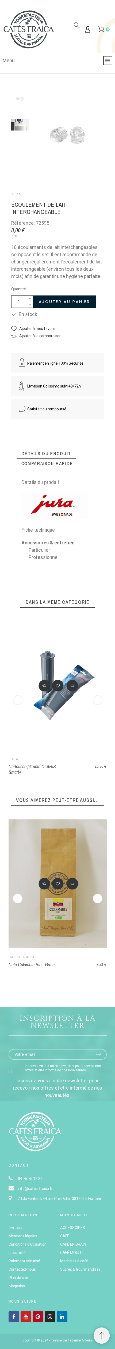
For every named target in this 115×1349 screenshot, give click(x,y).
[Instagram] (50, 1316)
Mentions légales (23, 1236)
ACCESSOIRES (72, 1227)
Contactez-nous (22, 1269)
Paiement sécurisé (24, 1261)
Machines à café (74, 1261)
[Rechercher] (76, 25)
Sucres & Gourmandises (80, 1269)
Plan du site (18, 1278)
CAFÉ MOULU (71, 1253)
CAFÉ (64, 1236)
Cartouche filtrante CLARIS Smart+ (32, 769)
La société (17, 1253)
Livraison (16, 1227)
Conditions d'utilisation (28, 1244)
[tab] (46, 454)
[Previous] (17, 700)
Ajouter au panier (64, 301)
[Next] (97, 700)
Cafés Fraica (21, 957)
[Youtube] (26, 1316)
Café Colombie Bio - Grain (32, 964)
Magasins (17, 1286)
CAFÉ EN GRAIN (73, 1244)
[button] (33, 328)
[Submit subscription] (98, 1054)
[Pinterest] (38, 1316)
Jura (16, 194)
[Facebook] (14, 1316)
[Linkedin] (62, 1316)
